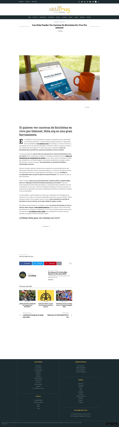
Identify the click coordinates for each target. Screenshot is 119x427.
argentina (80, 386)
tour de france (81, 370)
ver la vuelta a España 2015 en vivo (81, 416)
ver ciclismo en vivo (43, 143)
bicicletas (38, 366)
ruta (38, 408)
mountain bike (38, 400)
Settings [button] (109, 424)
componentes (38, 370)
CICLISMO (56, 22)
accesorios (38, 368)
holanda (80, 398)
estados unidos (80, 396)
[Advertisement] (59, 43)
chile (80, 390)
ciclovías (38, 382)
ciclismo (38, 374)
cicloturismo (38, 380)
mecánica (38, 372)
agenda (38, 386)
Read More (51, 279)
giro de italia (80, 366)
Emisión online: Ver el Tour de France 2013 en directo (45, 305)
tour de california (81, 372)
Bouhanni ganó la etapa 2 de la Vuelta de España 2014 (64, 305)
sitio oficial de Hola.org (42, 207)
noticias (38, 376)
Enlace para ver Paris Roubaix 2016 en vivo (58, 315)
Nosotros (27, 1)
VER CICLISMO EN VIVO (26, 256)
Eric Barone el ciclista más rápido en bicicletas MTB (57, 273)
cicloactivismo (38, 378)
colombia (80, 392)
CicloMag (60, 31)
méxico (81, 400)
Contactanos (34, 1)
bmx (38, 404)
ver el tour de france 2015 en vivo (80, 414)
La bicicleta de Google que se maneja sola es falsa (33, 315)
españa (81, 394)
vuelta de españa (81, 368)
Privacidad (21, 1)
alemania (80, 384)
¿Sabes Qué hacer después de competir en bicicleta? (27, 305)
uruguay (80, 402)
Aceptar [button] (114, 424)
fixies (38, 406)
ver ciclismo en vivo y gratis (37, 211)
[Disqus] (45, 339)
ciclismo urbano (38, 402)
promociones (38, 384)
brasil (80, 388)
